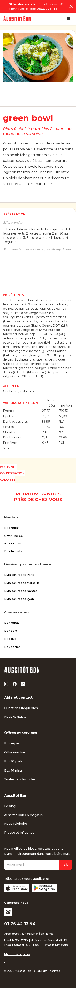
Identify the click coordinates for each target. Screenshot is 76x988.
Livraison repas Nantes (21, 591)
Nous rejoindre (15, 824)
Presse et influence (19, 832)
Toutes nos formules (20, 779)
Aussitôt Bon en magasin (23, 815)
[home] (17, 18)
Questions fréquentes (21, 708)
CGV (7, 962)
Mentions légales (17, 954)
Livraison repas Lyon (19, 599)
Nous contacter (16, 717)
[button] (69, 18)
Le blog (10, 806)
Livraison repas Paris (19, 574)
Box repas (11, 527)
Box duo (10, 638)
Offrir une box (14, 535)
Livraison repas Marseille (22, 582)
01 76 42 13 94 (19, 923)
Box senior (12, 646)
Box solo (10, 630)
